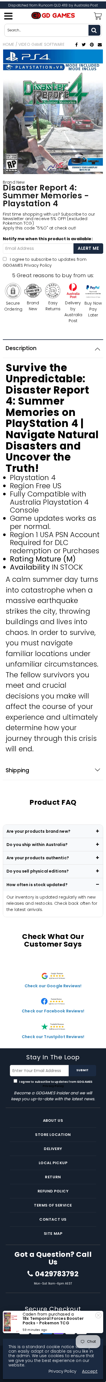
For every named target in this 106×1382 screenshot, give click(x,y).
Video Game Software (41, 44)
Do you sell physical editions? (38, 871)
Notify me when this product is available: (48, 239)
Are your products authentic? (38, 858)
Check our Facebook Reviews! (53, 1011)
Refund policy (53, 1191)
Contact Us (52, 1219)
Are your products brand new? (38, 831)
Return (53, 1177)
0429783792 (56, 1274)
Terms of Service (53, 1205)
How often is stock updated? (37, 885)
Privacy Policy (38, 265)
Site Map (53, 1233)
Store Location (53, 1134)
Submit (82, 1070)
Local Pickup (53, 1163)
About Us (53, 1120)
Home (8, 44)
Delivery (53, 1148)
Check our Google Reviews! (53, 986)
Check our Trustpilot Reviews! (53, 1037)
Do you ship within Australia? (37, 844)
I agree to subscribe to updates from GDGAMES (44, 262)
